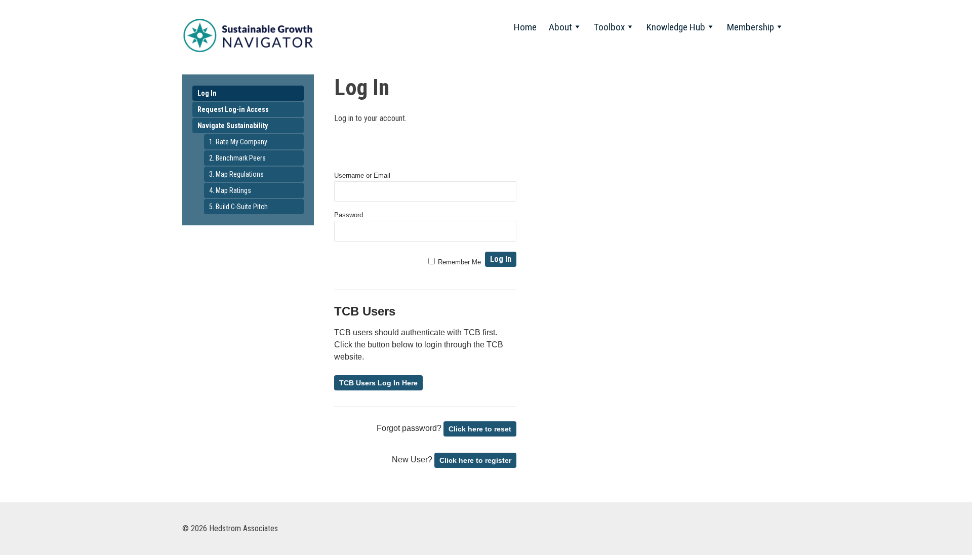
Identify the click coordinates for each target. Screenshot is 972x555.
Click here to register (475, 460)
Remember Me (459, 262)
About (560, 27)
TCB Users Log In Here (378, 383)
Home (525, 27)
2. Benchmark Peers (237, 158)
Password (348, 215)
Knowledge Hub (675, 27)
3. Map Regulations (236, 174)
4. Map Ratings (230, 190)
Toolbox (609, 27)
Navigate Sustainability (232, 126)
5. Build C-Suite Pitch (238, 207)
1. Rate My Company (238, 142)
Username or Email (362, 175)
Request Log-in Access (233, 109)
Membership (750, 27)
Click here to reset (480, 429)
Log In (207, 93)
